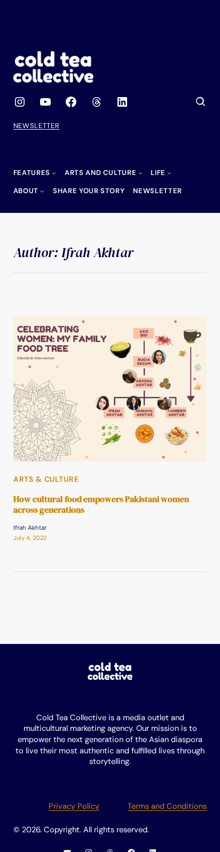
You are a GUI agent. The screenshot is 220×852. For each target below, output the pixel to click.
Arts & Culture (46, 479)
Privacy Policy (74, 806)
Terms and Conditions (167, 806)
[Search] (201, 102)
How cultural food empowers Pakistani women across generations (101, 504)
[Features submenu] (54, 173)
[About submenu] (42, 191)
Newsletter (36, 125)
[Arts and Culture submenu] (140, 173)
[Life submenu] (169, 173)
